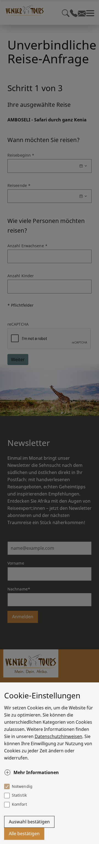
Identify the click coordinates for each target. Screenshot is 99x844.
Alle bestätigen (24, 834)
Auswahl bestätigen (29, 822)
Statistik (19, 795)
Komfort (19, 804)
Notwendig (22, 786)
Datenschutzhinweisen (58, 736)
